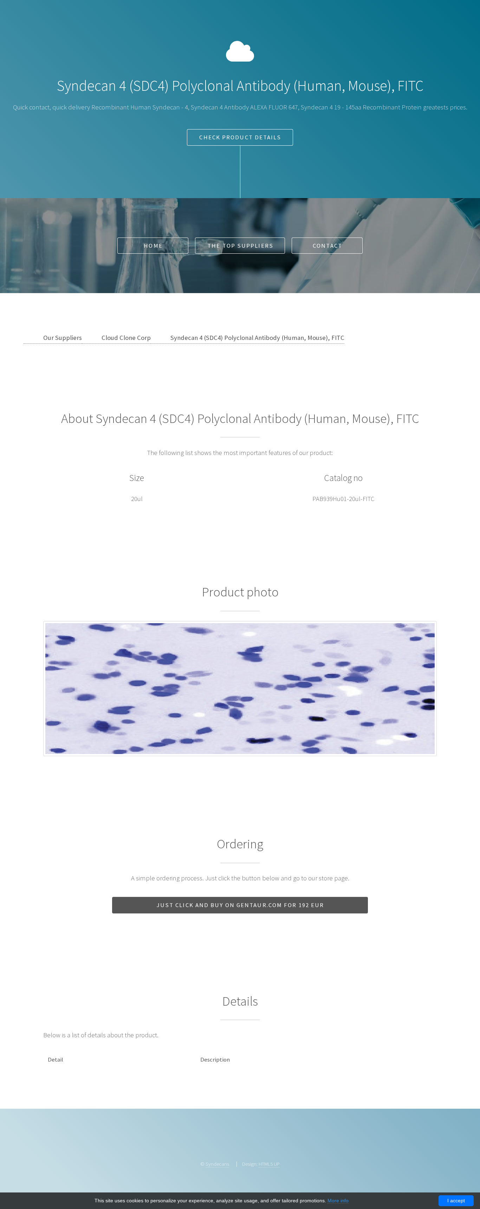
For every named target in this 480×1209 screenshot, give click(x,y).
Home (153, 245)
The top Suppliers (240, 245)
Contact (327, 245)
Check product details (240, 137)
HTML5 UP (269, 1163)
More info (338, 1200)
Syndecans (217, 1163)
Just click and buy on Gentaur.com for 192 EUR (240, 905)
